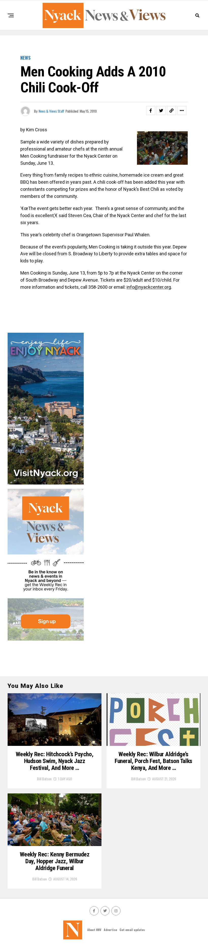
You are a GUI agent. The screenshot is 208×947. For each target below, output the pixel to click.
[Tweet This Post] (161, 110)
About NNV (94, 930)
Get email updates (132, 930)
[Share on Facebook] (150, 110)
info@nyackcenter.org (149, 287)
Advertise (110, 930)
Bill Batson (44, 778)
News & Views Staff (51, 111)
